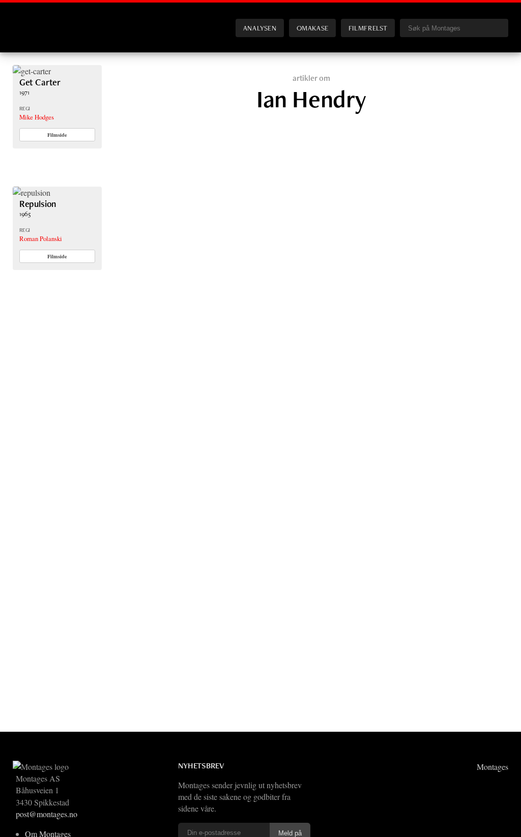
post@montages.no (46, 814)
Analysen (260, 28)
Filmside (57, 134)
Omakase (313, 28)
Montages (29, 20)
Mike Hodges (36, 117)
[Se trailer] (32, 71)
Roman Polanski (40, 238)
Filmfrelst (368, 28)
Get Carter (40, 82)
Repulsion (37, 204)
